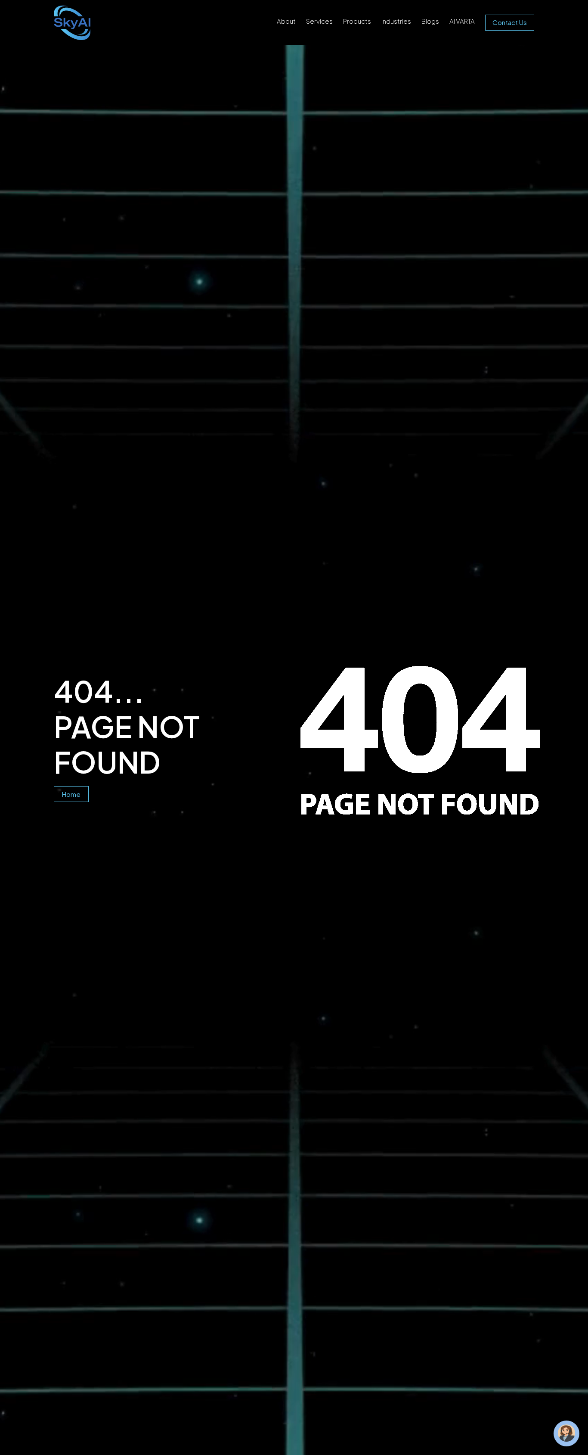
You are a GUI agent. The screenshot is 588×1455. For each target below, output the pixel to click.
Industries (396, 21)
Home (71, 794)
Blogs (430, 21)
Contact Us (509, 22)
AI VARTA (462, 21)
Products (357, 21)
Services (319, 21)
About (286, 21)
